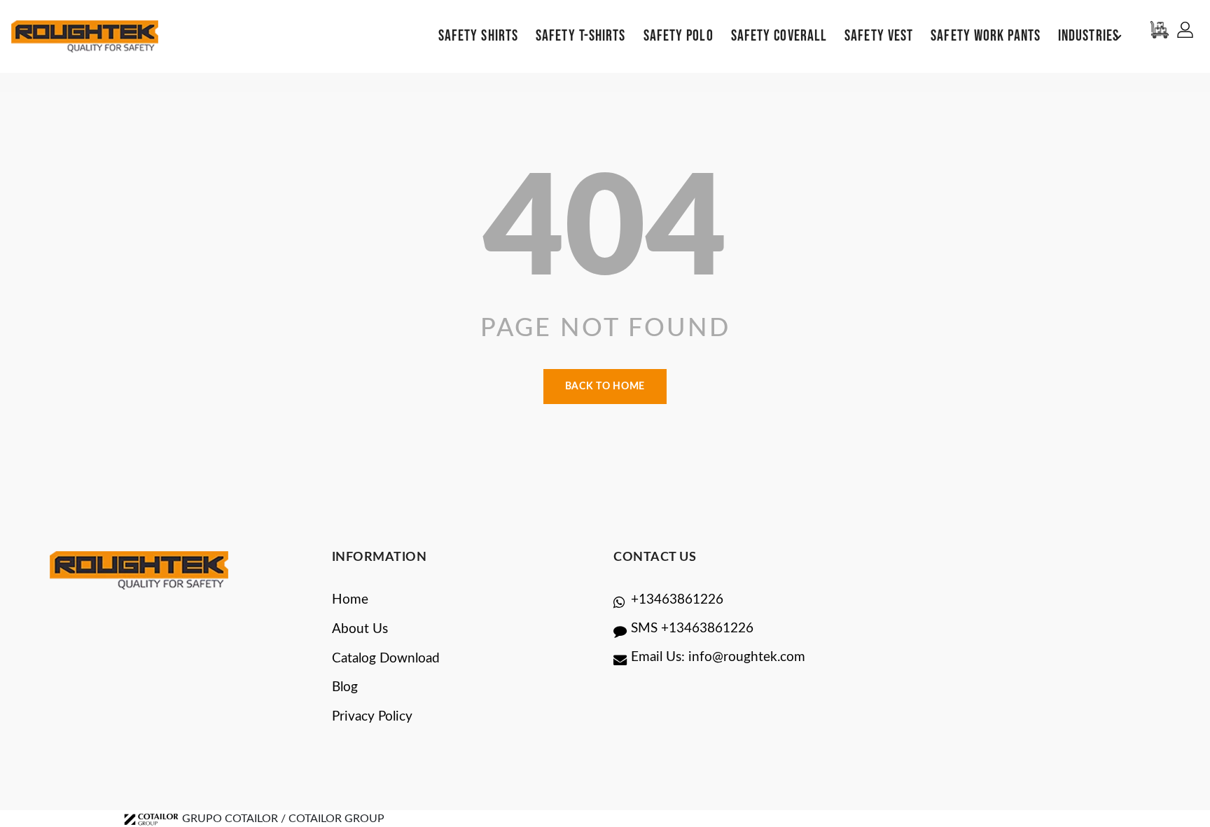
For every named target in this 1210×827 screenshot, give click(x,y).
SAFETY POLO (679, 36)
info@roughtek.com (746, 657)
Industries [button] (1088, 36)
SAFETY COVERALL (779, 36)
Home (350, 599)
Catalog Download (386, 658)
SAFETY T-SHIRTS (581, 36)
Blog (345, 687)
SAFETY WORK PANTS (986, 36)
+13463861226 (677, 599)
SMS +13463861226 (692, 628)
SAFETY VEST (878, 36)
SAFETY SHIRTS (478, 36)
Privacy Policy (372, 716)
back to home (605, 386)
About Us (360, 629)
